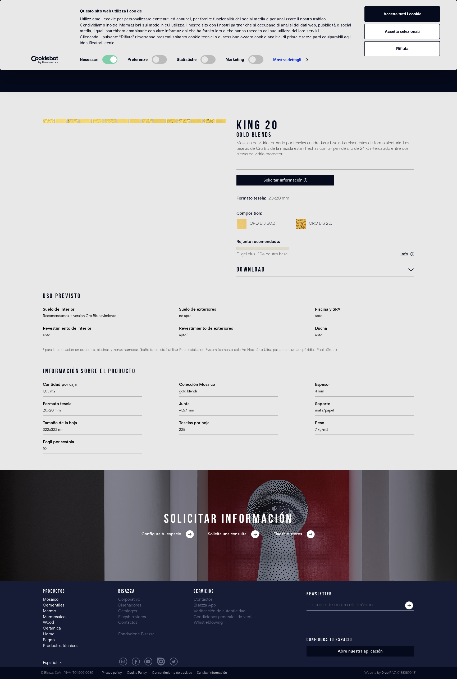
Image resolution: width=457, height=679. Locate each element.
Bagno (49, 640)
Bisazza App (205, 605)
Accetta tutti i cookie (402, 14)
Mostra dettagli (287, 59)
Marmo (49, 611)
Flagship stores (132, 617)
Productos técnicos (60, 646)
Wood (48, 622)
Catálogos (127, 611)
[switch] (159, 59)
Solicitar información (283, 180)
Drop (385, 673)
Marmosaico (54, 617)
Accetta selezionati (402, 31)
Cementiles (54, 605)
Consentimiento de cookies (172, 673)
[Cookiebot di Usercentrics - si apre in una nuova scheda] (45, 60)
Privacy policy (112, 673)
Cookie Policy (137, 673)
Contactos (127, 622)
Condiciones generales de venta (224, 617)
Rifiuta (402, 48)
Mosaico (50, 599)
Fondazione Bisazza (136, 634)
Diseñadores (129, 605)
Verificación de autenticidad (219, 611)
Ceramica (52, 628)
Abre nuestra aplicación (360, 651)
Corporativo (129, 599)
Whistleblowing (208, 622)
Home (48, 634)
